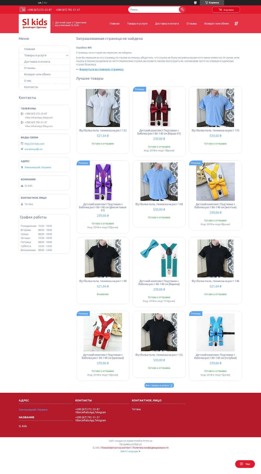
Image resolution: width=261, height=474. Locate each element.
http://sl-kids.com (35, 143)
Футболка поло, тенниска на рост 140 (103, 281)
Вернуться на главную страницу (101, 69)
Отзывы (191, 23)
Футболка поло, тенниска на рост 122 (103, 130)
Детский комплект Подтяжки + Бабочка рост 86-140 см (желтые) (216, 206)
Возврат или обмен (216, 23)
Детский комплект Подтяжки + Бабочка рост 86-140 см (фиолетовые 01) (102, 207)
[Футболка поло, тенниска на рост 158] (159, 181)
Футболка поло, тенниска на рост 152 (159, 354)
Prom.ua (147, 441)
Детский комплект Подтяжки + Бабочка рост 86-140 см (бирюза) (159, 283)
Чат (248, 464)
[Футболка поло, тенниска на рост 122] (103, 108)
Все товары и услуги (157, 385)
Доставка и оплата (167, 23)
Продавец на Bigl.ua (130, 444)
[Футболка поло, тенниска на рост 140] (103, 258)
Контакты (31, 87)
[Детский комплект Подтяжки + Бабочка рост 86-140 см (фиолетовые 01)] (103, 181)
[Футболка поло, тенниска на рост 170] (215, 108)
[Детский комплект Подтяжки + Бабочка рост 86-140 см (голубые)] (215, 332)
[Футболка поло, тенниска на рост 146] (215, 258)
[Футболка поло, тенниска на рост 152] (159, 332)
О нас (27, 80)
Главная (114, 23)
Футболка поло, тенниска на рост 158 (159, 204)
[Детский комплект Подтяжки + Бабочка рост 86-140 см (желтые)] (215, 181)
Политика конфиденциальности (151, 447)
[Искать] (182, 9)
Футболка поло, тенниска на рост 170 (215, 130)
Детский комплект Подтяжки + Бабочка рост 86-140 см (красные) (103, 356)
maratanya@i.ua (33, 149)
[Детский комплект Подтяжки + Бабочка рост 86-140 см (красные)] (103, 332)
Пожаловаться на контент (116, 447)
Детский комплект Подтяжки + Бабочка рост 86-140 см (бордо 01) (159, 132)
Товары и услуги (137, 23)
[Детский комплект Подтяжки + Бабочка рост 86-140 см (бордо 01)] (159, 108)
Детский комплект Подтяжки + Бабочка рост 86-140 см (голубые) (215, 356)
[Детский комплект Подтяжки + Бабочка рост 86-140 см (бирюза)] (159, 258)
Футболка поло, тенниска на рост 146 (215, 281)
